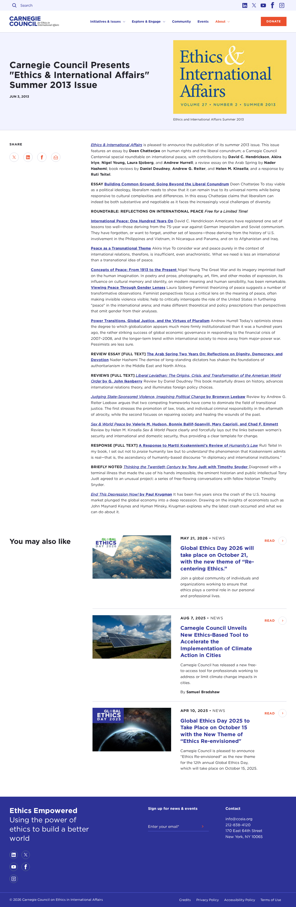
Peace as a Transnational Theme (121, 248)
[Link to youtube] (263, 5)
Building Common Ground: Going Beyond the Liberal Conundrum (166, 184)
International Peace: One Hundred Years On (132, 221)
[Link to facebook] (272, 5)
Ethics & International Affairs (116, 145)
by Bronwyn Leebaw (168, 397)
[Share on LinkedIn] (28, 157)
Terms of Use (270, 900)
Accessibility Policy (239, 900)
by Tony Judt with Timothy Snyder (186, 467)
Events (203, 21)
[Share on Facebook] (41, 157)
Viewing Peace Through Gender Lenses (128, 287)
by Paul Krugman (131, 494)
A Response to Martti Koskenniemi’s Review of (198, 445)
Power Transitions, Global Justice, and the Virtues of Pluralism (150, 321)
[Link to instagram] (282, 5)
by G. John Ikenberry (122, 381)
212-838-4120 (237, 825)
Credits (185, 900)
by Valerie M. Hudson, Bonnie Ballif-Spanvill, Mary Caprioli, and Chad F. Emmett (184, 424)
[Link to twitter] (254, 5)
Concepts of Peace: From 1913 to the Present (134, 270)
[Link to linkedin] (245, 5)
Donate (273, 21)
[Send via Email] (55, 157)
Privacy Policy (207, 900)
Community (181, 21)
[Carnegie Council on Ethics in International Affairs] (34, 21)
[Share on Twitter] (14, 157)
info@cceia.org (239, 819)
